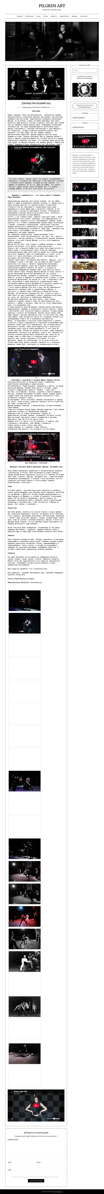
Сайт (9, 1170)
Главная (20, 16)
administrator (46, 107)
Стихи (38, 16)
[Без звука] (92, 146)
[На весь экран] (95, 146)
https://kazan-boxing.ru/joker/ (21, 578)
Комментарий (13, 1139)
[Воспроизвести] (74, 146)
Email (38, 1162)
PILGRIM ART (52, 5)
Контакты (83, 16)
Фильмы (74, 16)
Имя (10, 1162)
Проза (45, 16)
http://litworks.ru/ (57, 1191)
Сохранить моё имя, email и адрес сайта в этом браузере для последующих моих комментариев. (36, 1176)
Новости (54, 16)
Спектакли (29, 16)
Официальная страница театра (84, 106)
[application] (84, 141)
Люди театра (64, 16)
